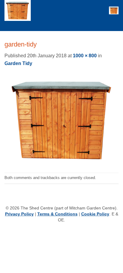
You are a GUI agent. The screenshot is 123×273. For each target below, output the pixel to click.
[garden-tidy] (61, 119)
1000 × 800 (85, 55)
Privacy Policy (19, 214)
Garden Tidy (18, 63)
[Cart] (114, 10)
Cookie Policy (95, 214)
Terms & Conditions (57, 214)
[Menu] (101, 10)
